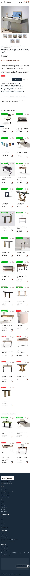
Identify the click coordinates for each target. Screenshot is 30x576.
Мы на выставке (4, 537)
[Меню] (2, 2)
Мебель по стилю (10, 86)
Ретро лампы (4, 511)
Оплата (2, 521)
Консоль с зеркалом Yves (22, 178)
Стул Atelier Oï (5, 152)
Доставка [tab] (24, 96)
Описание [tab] (5, 96)
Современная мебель (10, 88)
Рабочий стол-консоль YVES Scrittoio (20, 352)
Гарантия (3, 523)
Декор (2, 501)
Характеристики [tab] (11, 96)
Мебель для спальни (11, 85)
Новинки (3, 505)
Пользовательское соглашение (8, 541)
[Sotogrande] (7, 478)
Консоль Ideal (5, 401)
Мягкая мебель (4, 489)
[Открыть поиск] (20, 2)
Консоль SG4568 (21, 376)
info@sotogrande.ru (5, 550)
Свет (2, 499)
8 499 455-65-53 (4, 548)
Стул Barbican (5, 128)
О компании (3, 533)
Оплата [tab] (20, 96)
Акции (2, 503)
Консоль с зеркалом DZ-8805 (7, 326)
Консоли (6, 89)
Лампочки (3, 509)
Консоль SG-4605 (21, 252)
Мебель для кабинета (6, 495)
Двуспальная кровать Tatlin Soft (22, 129)
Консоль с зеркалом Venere (7, 178)
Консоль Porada (6, 276)
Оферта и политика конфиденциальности (10, 539)
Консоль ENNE (6, 252)
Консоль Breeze (21, 203)
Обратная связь (4, 535)
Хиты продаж (4, 507)
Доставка (3, 519)
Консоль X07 (5, 203)
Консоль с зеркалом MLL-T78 (7, 351)
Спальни (8, 91)
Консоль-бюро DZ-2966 (22, 277)
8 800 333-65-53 (4, 546)
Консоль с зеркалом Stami (7, 432)
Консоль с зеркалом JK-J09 (7, 377)
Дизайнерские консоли (17, 91)
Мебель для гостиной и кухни (7, 491)
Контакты (3, 517)
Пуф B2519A (20, 325)
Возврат (2, 525)
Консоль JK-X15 (21, 301)
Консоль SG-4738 (6, 301)
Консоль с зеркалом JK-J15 (22, 227)
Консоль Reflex (6, 227)
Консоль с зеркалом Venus (22, 153)
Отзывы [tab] (16, 96)
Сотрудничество (4, 527)
